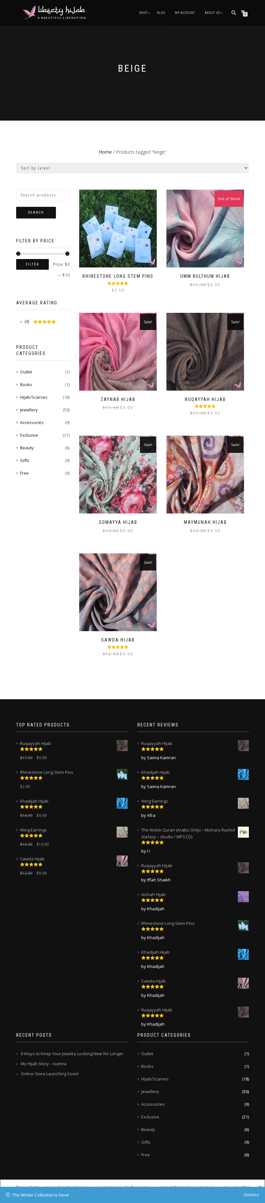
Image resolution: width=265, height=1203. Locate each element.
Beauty (27, 448)
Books (26, 384)
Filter (32, 264)
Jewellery (29, 410)
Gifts (24, 460)
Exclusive (29, 435)
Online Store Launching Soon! (50, 1074)
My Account (185, 13)
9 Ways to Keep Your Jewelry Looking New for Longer (72, 1053)
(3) (26, 321)
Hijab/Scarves (34, 397)
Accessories (32, 422)
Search (36, 212)
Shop (143, 13)
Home (105, 152)
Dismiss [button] (251, 1194)
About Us (212, 13)
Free (24, 473)
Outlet (26, 372)
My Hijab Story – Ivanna (44, 1064)
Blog (161, 13)
